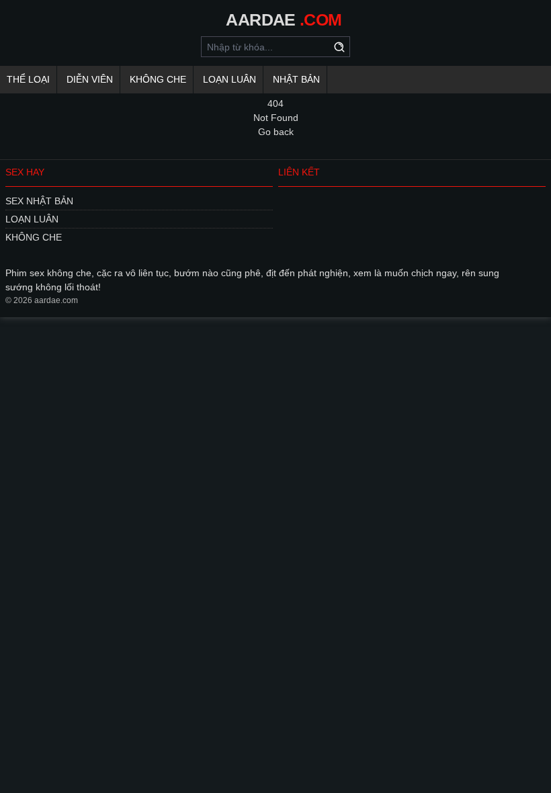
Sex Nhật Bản (39, 201)
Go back (276, 131)
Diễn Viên (90, 79)
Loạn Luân (229, 79)
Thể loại (28, 79)
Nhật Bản (296, 79)
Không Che (158, 79)
